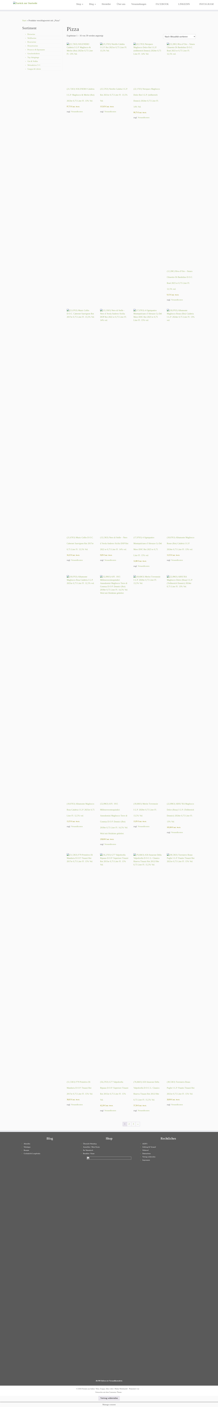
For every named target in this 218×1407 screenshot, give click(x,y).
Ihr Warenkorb (88, 1150)
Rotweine (31, 34)
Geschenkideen (33, 53)
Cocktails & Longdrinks (32, 1153)
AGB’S (144, 1144)
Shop (79, 4)
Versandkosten (77, 112)
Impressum (146, 1160)
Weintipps (27, 1147)
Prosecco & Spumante (36, 50)
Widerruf (145, 1150)
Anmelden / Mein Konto (91, 1147)
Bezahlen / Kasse (88, 1153)
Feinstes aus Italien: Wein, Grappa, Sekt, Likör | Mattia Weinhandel (105, 1389)
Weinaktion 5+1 (33, 65)
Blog (91, 4)
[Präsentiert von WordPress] (141, 1388)
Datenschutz (146, 1153)
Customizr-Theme (115, 1392)
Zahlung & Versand (149, 1147)
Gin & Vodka (32, 61)
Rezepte (26, 1150)
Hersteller (106, 4)
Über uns (121, 4)
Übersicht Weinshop (90, 1144)
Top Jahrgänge (33, 57)
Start (24, 20)
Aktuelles (27, 1144)
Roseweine (31, 42)
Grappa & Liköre (34, 69)
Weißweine (31, 38)
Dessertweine (32, 46)
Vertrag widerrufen (148, 1157)
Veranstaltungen (138, 4)
